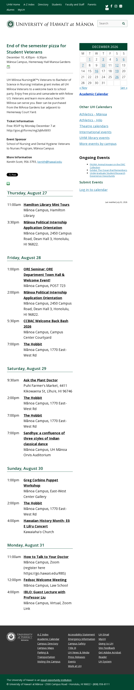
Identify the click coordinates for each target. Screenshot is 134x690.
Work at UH (74, 666)
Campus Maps (45, 648)
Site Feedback (107, 648)
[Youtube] (107, 8)
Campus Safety (76, 643)
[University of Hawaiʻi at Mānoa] (50, 23)
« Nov (83, 88)
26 (117, 77)
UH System (105, 661)
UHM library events (94, 137)
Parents (92, 4)
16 (96, 71)
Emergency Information (81, 639)
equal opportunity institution (56, 680)
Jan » (124, 88)
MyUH (21, 9)
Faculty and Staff (74, 4)
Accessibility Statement (81, 634)
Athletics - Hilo (90, 120)
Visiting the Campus (48, 661)
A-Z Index (29, 4)
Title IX (72, 648)
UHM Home (13, 4)
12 (117, 65)
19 (117, 71)
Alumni (10, 9)
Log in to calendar (93, 189)
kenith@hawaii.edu (49, 162)
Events (72, 661)
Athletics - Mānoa (93, 114)
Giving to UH (106, 643)
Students (57, 4)
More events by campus (98, 143)
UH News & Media (78, 652)
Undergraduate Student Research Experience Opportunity (107, 175)
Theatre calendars (93, 126)
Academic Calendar (93, 94)
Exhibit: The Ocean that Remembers (108, 170)
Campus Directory (47, 643)
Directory (43, 4)
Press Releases (76, 657)
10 (103, 65)
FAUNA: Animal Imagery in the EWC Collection (107, 166)
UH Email (104, 634)
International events (95, 132)
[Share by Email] (8, 184)
